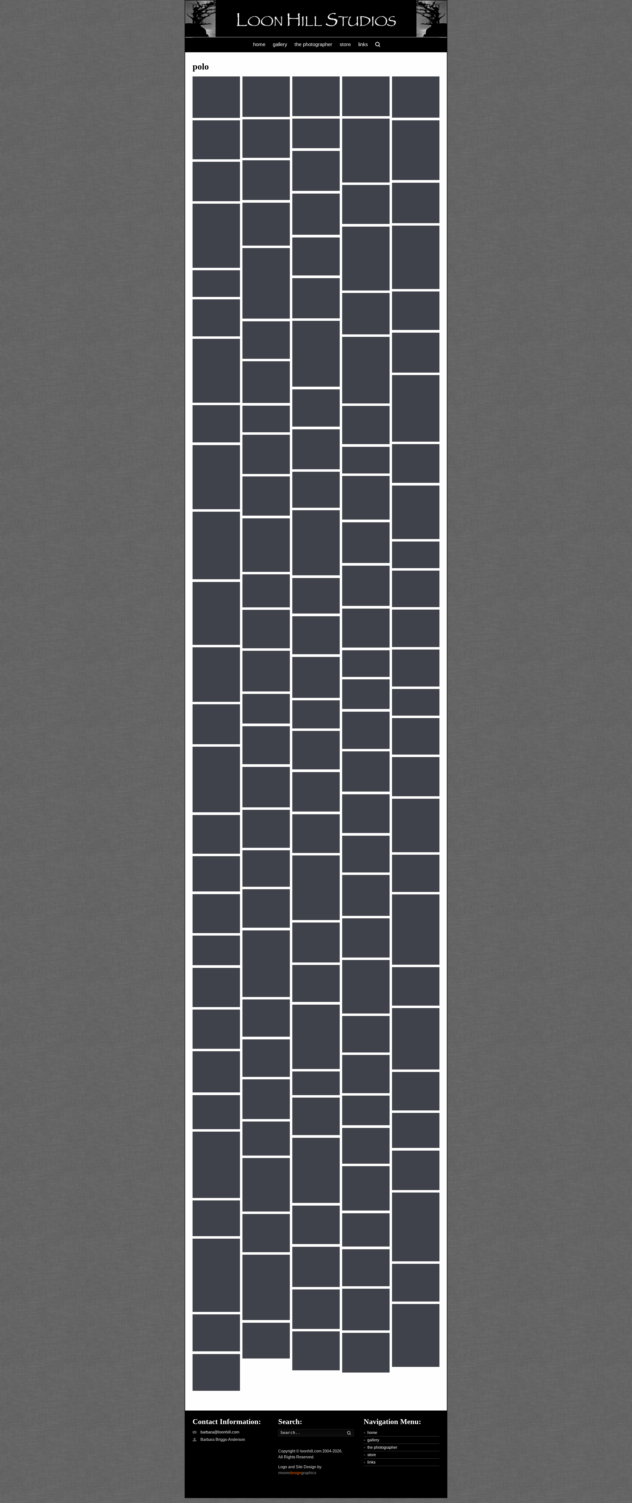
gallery (373, 1440)
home (372, 1433)
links (371, 1462)
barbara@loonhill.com (219, 1432)
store (371, 1455)
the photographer (382, 1447)
